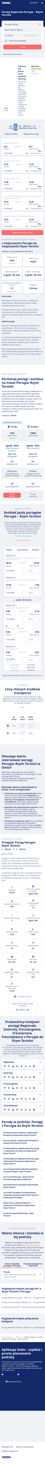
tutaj (41, 675)
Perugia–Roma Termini (31, 1245)
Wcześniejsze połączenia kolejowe (14, 667)
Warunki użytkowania (24, 1447)
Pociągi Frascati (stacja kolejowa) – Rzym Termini (21, 1302)
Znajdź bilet (12, 263)
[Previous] (7, 718)
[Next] (39, 127)
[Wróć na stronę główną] (6, 3)
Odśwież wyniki (21, 540)
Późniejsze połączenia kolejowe (31, 667)
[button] (12, 35)
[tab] (11, 133)
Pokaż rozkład (12, 291)
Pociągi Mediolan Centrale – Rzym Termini (18, 1298)
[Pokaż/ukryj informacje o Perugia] (40, 1274)
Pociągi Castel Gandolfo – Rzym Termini (17, 1307)
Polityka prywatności (10, 1451)
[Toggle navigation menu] (42, 3)
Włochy (19, 1337)
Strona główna (7, 1337)
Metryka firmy (7, 1447)
